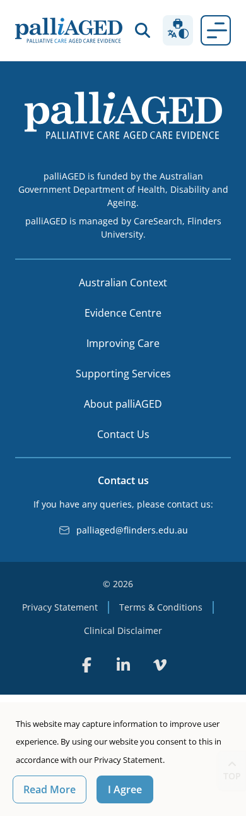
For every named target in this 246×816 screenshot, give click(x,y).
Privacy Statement (60, 607)
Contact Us (123, 434)
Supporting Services (123, 373)
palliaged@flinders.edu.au (132, 530)
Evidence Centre (123, 313)
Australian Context (123, 282)
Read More (49, 789)
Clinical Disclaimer (123, 630)
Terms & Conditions (160, 607)
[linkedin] (123, 665)
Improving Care (123, 343)
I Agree (125, 789)
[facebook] (86, 665)
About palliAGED (123, 404)
